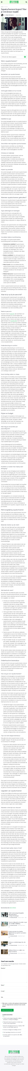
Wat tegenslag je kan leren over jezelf (12, 1032)
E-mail (3, 991)
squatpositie (14, 320)
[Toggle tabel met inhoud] (25, 57)
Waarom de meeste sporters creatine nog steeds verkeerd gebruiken (12, 1022)
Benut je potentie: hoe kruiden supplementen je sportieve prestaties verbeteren (17, 933)
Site (2, 997)
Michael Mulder (14, 917)
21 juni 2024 (18, 15)
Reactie (3, 968)
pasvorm (12, 313)
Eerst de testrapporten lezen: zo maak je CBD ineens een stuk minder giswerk (13, 1026)
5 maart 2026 (21, 945)
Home (2, 6)
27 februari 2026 (22, 953)
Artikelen (6, 6)
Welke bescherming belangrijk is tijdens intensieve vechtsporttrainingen (16, 914)
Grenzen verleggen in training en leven (12, 1029)
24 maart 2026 (22, 925)
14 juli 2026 (21, 917)
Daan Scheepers (10, 15)
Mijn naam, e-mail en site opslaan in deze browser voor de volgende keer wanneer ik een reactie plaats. (14, 1005)
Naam (3, 985)
